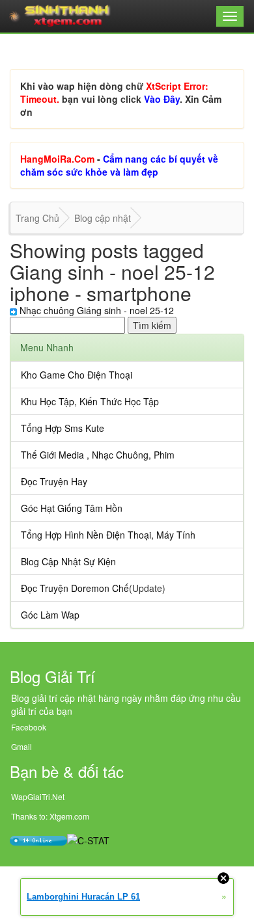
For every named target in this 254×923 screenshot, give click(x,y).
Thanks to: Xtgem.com (50, 816)
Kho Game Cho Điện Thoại (76, 374)
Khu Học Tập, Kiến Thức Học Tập (90, 401)
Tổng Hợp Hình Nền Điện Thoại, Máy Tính (108, 534)
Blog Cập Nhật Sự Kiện (68, 561)
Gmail (21, 746)
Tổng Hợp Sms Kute (62, 428)
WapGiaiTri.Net (37, 796)
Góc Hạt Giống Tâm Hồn (71, 508)
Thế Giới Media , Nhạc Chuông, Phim (98, 454)
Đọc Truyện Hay (54, 481)
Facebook (28, 726)
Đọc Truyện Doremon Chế (75, 588)
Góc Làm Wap (50, 614)
